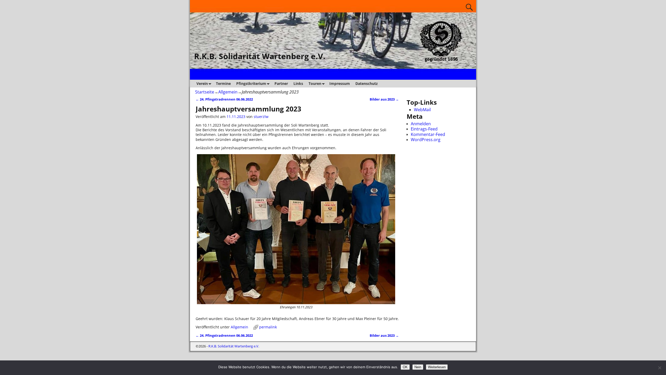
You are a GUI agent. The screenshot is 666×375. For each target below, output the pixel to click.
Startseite (204, 92)
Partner (281, 83)
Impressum (339, 83)
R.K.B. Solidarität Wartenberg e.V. (259, 56)
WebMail (422, 110)
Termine (223, 83)
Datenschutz (366, 83)
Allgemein (228, 92)
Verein (202, 83)
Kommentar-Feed (428, 134)
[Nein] (659, 367)
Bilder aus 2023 (384, 99)
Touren (315, 83)
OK (405, 367)
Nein (417, 367)
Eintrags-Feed (424, 129)
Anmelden (421, 124)
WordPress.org (425, 139)
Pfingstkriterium (251, 83)
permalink (268, 326)
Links (298, 83)
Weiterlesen (437, 367)
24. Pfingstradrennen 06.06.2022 (224, 99)
